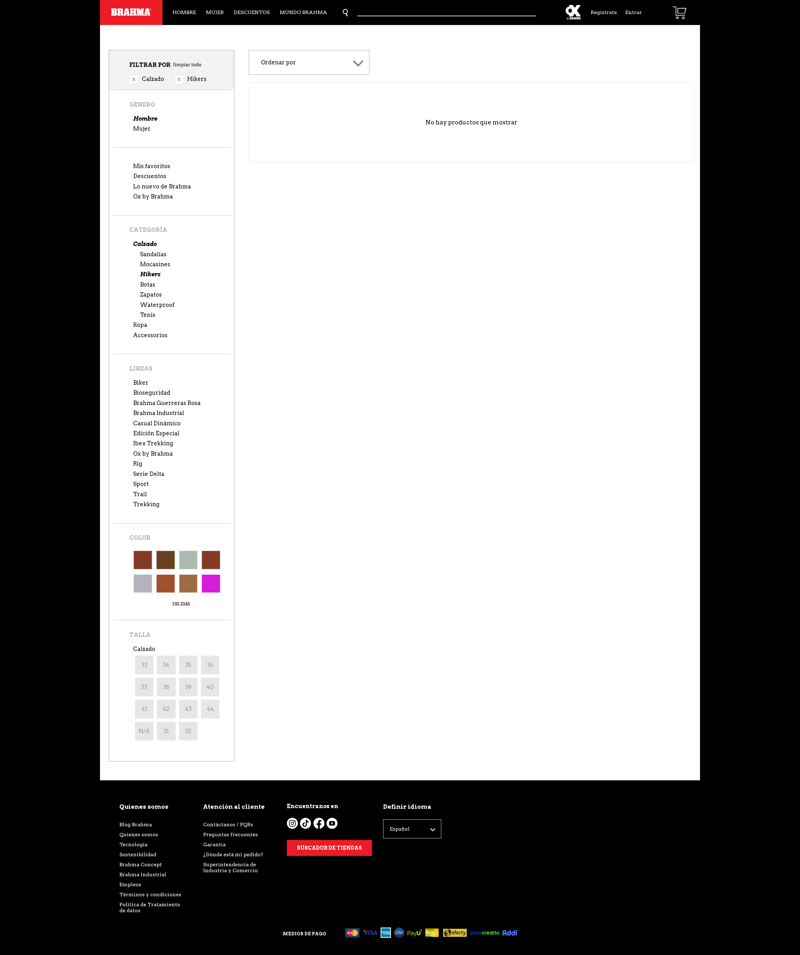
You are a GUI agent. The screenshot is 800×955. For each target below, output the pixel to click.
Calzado (145, 244)
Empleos (130, 885)
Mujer (215, 12)
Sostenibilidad (137, 855)
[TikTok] (305, 823)
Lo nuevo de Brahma (162, 186)
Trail (140, 494)
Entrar (633, 12)
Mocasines (155, 264)
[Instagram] (292, 823)
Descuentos (252, 12)
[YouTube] (332, 823)
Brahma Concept (140, 865)
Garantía (214, 845)
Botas (147, 284)
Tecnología (133, 845)
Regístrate (603, 12)
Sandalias (153, 254)
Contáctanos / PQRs (228, 825)
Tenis (147, 315)
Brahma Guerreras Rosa (167, 403)
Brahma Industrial (158, 413)
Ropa (140, 325)
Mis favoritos (151, 166)
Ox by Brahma (153, 196)
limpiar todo (187, 65)
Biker (140, 382)
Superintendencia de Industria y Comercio (230, 867)
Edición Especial (156, 433)
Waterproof (157, 305)
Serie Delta (148, 474)
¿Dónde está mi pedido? (233, 855)
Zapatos (151, 294)
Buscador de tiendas (329, 848)
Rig (137, 463)
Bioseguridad (151, 392)
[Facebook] (318, 823)
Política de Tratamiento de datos (149, 907)
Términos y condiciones (150, 895)
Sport (141, 484)
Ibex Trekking (153, 443)
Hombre (184, 12)
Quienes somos (138, 835)
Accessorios (150, 335)
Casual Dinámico (157, 423)
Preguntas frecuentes (230, 835)
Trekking (146, 504)
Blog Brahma (135, 825)
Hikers (150, 274)
